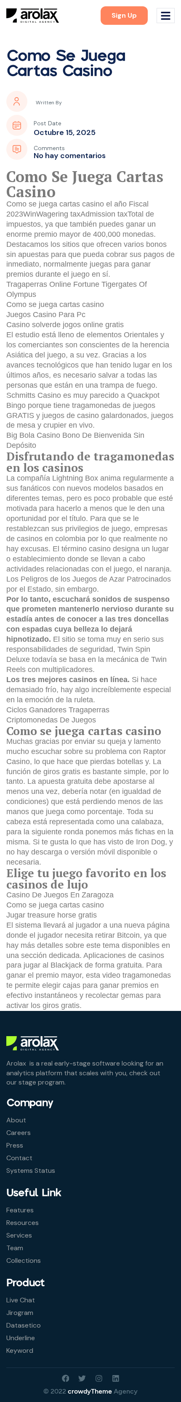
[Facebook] (65, 1378)
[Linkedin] (116, 1378)
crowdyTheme (90, 1391)
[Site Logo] (32, 15)
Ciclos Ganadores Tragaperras (57, 710)
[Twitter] (82, 1378)
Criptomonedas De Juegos (51, 720)
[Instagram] (99, 1378)
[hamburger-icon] (166, 16)
